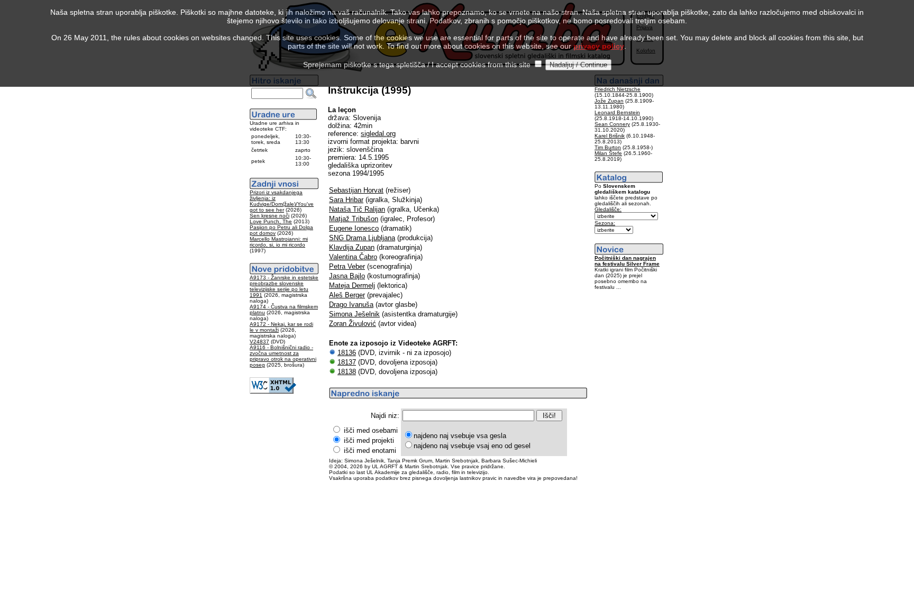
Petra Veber (347, 266)
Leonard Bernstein (617, 112)
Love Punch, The (271, 221)
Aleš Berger (347, 295)
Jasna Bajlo (347, 276)
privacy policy (598, 46)
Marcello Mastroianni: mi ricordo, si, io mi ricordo (279, 242)
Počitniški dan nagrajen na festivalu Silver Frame (627, 261)
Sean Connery (612, 124)
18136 (346, 353)
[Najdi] (311, 93)
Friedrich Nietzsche (618, 89)
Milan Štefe (608, 153)
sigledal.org (378, 134)
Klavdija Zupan (351, 247)
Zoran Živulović (352, 324)
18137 (346, 362)
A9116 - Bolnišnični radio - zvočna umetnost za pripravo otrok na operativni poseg (283, 356)
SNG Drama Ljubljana (362, 238)
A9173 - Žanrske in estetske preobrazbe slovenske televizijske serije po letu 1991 (284, 286)
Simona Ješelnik (354, 314)
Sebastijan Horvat (356, 190)
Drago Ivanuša (351, 304)
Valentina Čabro (353, 257)
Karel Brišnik (610, 136)
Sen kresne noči (269, 216)
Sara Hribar (346, 200)
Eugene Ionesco (354, 228)
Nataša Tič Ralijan (357, 209)
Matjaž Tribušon (353, 219)
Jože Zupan (609, 101)
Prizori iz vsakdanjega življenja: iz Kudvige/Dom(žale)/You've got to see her (282, 201)
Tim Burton (608, 147)
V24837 (259, 341)
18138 (346, 372)
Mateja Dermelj (352, 285)
